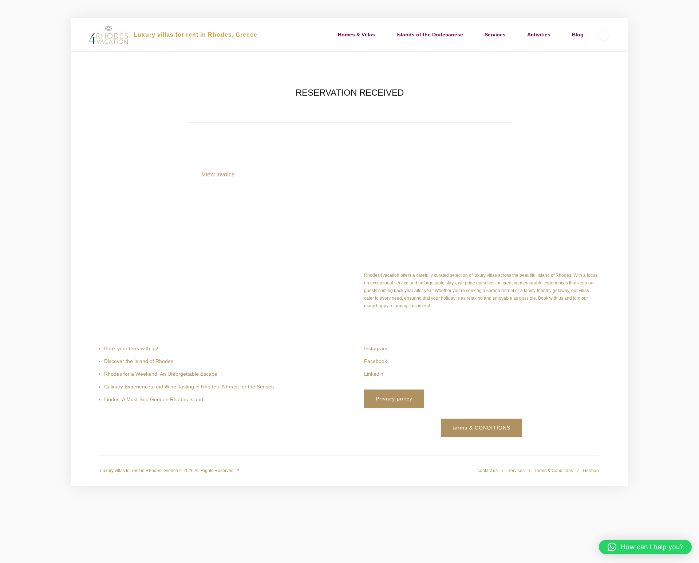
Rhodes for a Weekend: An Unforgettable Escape (160, 374)
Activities (538, 34)
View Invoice (218, 174)
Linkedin (373, 374)
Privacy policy (394, 399)
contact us (488, 470)
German (591, 470)
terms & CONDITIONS (482, 428)
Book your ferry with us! (131, 348)
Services (495, 34)
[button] (645, 547)
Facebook (375, 361)
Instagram (375, 348)
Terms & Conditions (553, 470)
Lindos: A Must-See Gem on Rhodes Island (153, 399)
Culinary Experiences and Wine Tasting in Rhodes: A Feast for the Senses (189, 387)
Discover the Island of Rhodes (138, 361)
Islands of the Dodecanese (429, 34)
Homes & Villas (356, 34)
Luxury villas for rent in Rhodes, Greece (195, 35)
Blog (578, 34)
